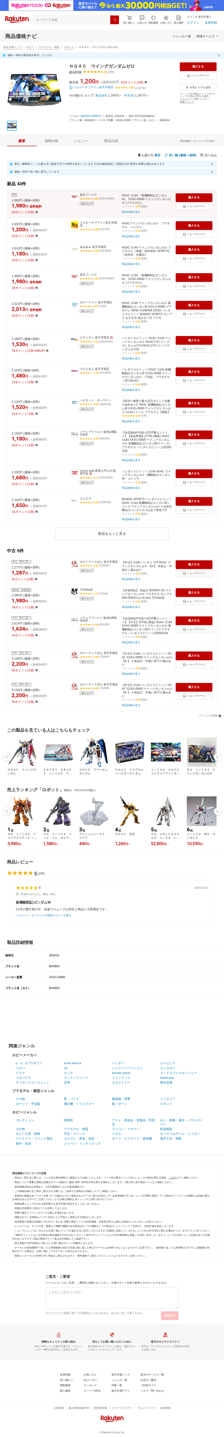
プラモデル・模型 (49, 47)
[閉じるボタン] (219, 55)
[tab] (22, 141)
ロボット (69, 47)
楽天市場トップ (13, 47)
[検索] (114, 19)
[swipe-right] (217, 757)
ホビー (30, 47)
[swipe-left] (6, 757)
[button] (142, 19)
